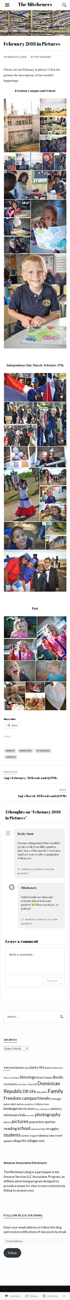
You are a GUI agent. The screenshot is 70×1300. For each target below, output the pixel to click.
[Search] (61, 5)
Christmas (22, 1084)
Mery (37, 1109)
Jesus (46, 1104)
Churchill (32, 1084)
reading (10, 1128)
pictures (20, 1121)
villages (32, 1141)
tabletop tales (46, 1135)
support (33, 1135)
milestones (45, 1109)
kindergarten (13, 1109)
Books (58, 1077)
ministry (26, 750)
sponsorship (38, 1128)
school (24, 1128)
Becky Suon (25, 834)
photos (7, 1122)
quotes (50, 1122)
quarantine (36, 1122)
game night (10, 1104)
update (11, 757)
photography (48, 1114)
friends (43, 1098)
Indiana (38, 1104)
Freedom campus (20, 1098)
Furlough (55, 1098)
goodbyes (29, 1104)
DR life (29, 1091)
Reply (25, 873)
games (20, 1104)
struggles (52, 1129)
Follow (12, 1253)
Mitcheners (43, 57)
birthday (15, 1077)
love (31, 1109)
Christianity (10, 1084)
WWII (42, 1141)
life (25, 1108)
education (41, 1092)
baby (27, 1067)
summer (25, 1135)
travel (58, 1135)
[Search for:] (35, 1016)
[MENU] (7, 5)
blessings (28, 1077)
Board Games (44, 1077)
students (43, 750)
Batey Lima (51, 1067)
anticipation (17, 1067)
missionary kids (14, 1115)
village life (19, 1141)
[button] (21, 125)
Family (10, 750)
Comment (52, 980)
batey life (37, 1067)
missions (30, 1115)
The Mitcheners (35, 4)
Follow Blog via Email (23, 1215)
